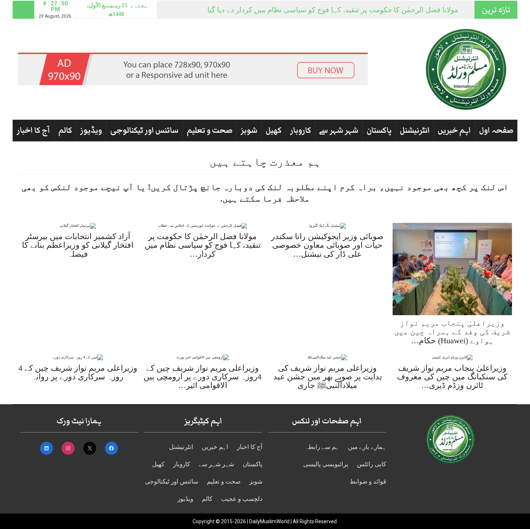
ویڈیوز (91, 130)
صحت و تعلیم (210, 130)
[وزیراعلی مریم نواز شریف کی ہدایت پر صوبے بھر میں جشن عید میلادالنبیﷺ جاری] (327, 357)
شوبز (248, 130)
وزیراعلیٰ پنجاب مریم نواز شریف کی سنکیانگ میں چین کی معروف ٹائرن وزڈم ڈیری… (452, 376)
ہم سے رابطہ (322, 447)
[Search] (23, 9)
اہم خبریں (454, 130)
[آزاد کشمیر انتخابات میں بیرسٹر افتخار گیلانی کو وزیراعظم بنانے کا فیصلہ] (77, 226)
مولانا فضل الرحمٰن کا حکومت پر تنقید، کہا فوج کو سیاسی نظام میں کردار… (203, 245)
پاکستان (379, 130)
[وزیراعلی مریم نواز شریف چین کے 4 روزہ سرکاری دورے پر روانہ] (78, 357)
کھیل (274, 130)
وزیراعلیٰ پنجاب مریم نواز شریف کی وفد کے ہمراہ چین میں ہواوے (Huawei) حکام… (452, 331)
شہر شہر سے (338, 130)
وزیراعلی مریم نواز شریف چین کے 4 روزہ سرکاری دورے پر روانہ (77, 372)
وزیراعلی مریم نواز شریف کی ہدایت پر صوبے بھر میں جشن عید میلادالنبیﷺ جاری (327, 376)
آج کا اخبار (33, 130)
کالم (65, 130)
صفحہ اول (496, 130)
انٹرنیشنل (415, 130)
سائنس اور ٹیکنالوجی (144, 130)
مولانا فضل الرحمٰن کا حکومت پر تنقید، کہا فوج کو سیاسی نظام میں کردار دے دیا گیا (332, 10)
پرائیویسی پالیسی (325, 464)
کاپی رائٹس (371, 464)
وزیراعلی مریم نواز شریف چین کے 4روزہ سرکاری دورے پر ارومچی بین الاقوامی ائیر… (202, 376)
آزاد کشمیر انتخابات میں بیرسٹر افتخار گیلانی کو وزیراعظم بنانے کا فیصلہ (77, 245)
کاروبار (300, 130)
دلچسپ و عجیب (241, 498)
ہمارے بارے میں (367, 447)
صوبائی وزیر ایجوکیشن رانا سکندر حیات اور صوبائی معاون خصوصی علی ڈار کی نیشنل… (327, 245)
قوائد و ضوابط (368, 481)
